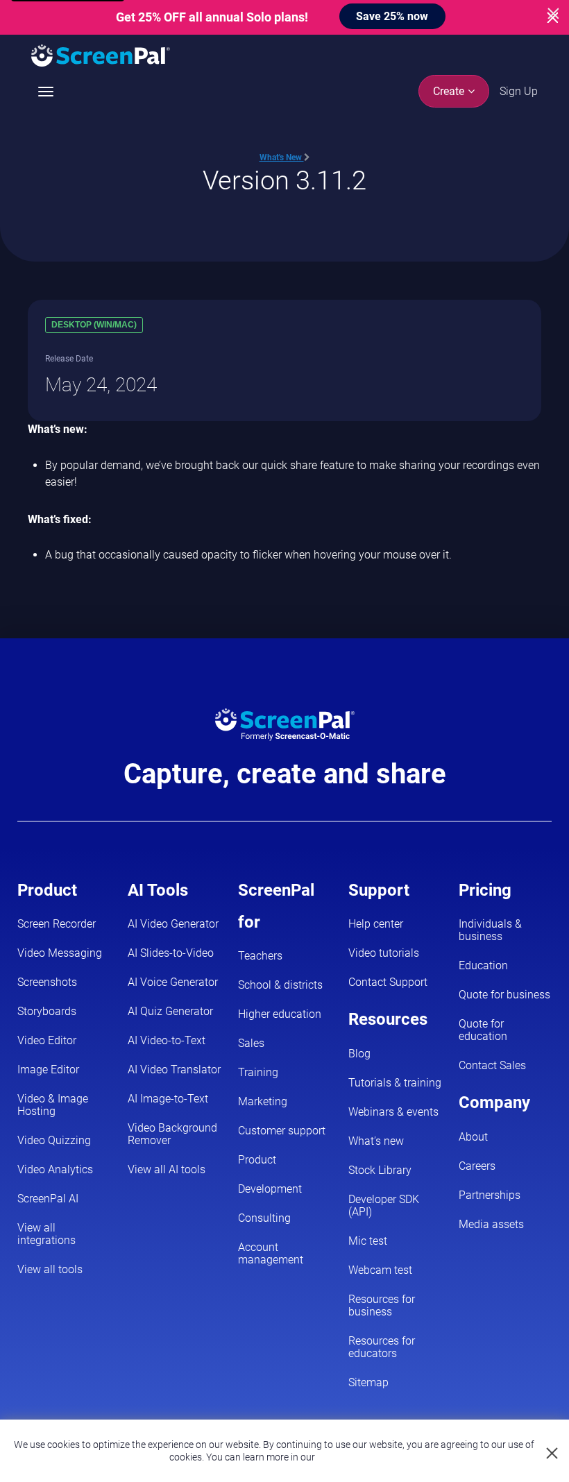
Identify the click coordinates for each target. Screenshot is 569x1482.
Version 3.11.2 (284, 180)
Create (450, 91)
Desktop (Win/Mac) (94, 325)
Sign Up (519, 91)
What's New (282, 157)
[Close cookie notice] (552, 1453)
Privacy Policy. (347, 1457)
